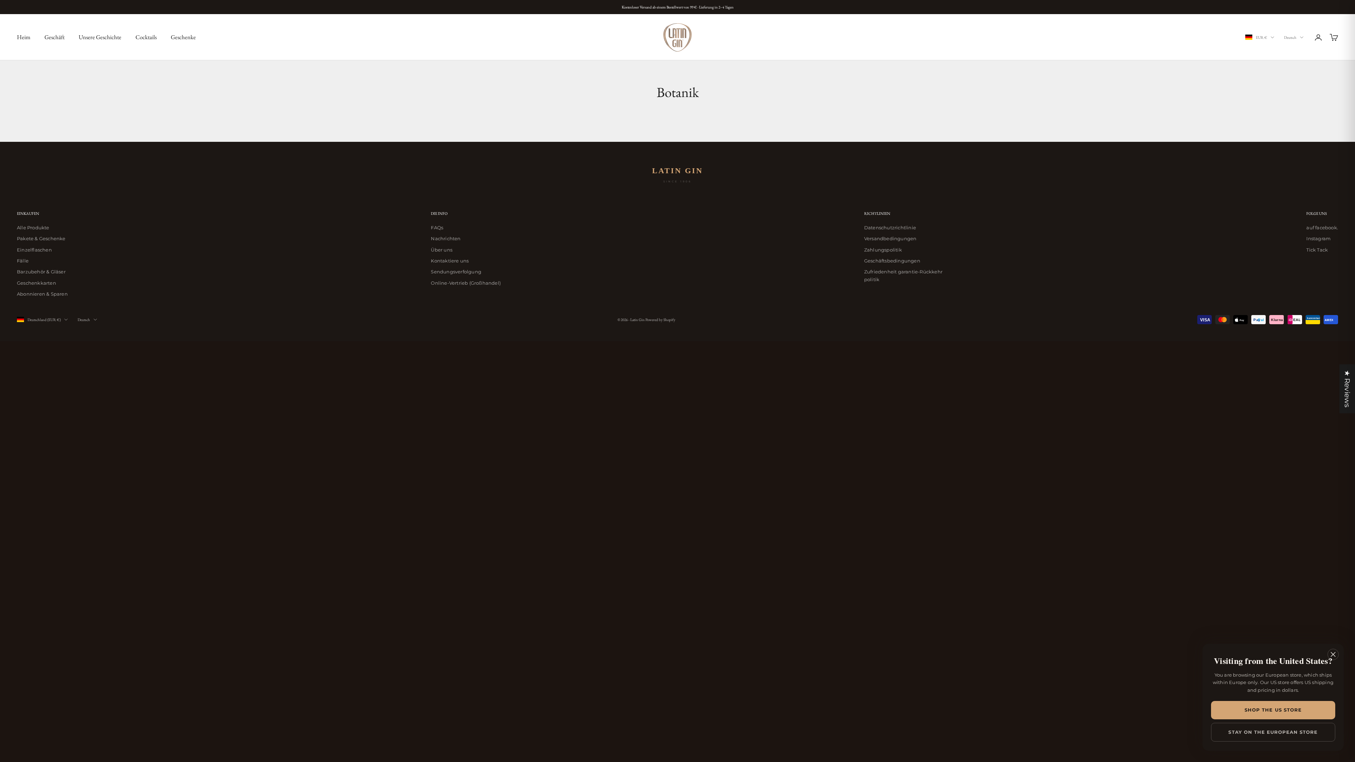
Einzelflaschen (34, 250)
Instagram (1318, 238)
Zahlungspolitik (883, 250)
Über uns (441, 250)
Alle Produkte (33, 227)
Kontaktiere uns (450, 261)
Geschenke (183, 37)
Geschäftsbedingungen (892, 261)
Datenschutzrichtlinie (890, 227)
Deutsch (1290, 37)
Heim (23, 37)
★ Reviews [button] (1347, 389)
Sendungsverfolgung (456, 271)
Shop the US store (1273, 710)
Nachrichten (445, 238)
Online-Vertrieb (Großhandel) (466, 283)
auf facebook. (1322, 227)
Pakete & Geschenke (41, 238)
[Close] (1333, 654)
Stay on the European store (1273, 732)
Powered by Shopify (660, 319)
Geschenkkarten (36, 283)
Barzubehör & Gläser (41, 271)
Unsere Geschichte (100, 37)
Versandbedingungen (890, 238)
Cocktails (146, 37)
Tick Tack (1317, 250)
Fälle (23, 261)
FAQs (437, 227)
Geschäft (54, 37)
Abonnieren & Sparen (42, 294)
